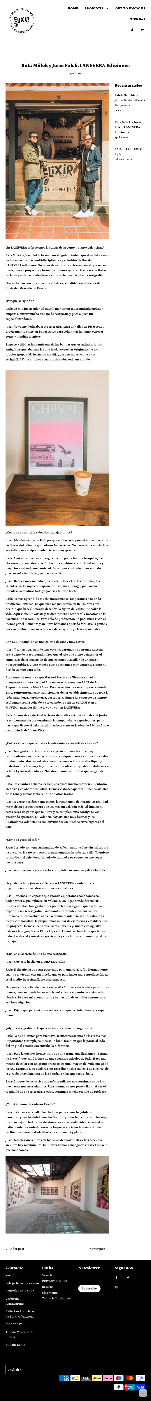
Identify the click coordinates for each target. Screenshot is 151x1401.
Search (47, 1275)
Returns (47, 1287)
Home (73, 8)
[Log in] (132, 30)
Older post (16, 1249)
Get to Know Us (130, 8)
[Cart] (142, 30)
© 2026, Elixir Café (15, 1379)
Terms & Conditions (56, 1298)
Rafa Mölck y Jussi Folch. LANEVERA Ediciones (128, 127)
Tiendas (138, 19)
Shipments (50, 1293)
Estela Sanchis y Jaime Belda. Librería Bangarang (130, 100)
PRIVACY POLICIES (55, 1281)
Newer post (97, 1249)
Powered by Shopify (41, 1379)
